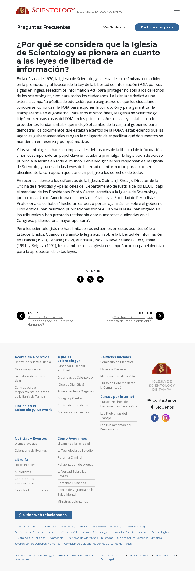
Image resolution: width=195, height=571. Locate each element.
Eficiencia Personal (113, 369)
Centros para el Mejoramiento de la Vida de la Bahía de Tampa (32, 392)
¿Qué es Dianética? (71, 384)
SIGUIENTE (145, 313)
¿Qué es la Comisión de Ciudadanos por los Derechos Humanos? (50, 320)
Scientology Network (73, 526)
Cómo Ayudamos (72, 438)
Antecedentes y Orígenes (76, 391)
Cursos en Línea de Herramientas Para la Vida (118, 404)
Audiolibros (23, 472)
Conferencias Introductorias (25, 481)
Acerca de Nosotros (32, 357)
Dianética (50, 526)
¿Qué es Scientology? (69, 359)
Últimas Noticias (26, 443)
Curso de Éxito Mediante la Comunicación (117, 385)
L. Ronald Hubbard (27, 526)
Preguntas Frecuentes (44, 27)
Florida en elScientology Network (33, 408)
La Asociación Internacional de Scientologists (140, 532)
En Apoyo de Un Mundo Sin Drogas (90, 538)
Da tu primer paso (157, 27)
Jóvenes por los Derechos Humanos (37, 543)
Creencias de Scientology (75, 377)
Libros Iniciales (25, 465)
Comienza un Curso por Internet (35, 532)
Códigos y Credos (70, 398)
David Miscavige (135, 526)
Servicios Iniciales (115, 357)
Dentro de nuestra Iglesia (33, 362)
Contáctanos (163, 400)
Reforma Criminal (70, 457)
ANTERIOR (36, 313)
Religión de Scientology (106, 526)
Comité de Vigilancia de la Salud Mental (75, 492)
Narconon (56, 538)
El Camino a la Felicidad (74, 443)
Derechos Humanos (72, 483)
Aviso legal (107, 559)
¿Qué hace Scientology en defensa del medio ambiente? (129, 318)
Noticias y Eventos (31, 438)
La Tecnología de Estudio (75, 450)
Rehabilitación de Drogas (75, 464)
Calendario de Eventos (31, 450)
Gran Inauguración (28, 369)
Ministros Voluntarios (73, 501)
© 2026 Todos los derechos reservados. (56, 557)
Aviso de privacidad (113, 555)
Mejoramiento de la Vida (117, 376)
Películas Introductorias (31, 490)
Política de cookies (139, 555)
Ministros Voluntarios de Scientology (84, 532)
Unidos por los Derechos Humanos (139, 538)
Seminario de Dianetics (116, 362)
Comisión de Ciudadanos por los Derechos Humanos (98, 543)
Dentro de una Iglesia (73, 405)
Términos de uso (165, 555)
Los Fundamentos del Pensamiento (115, 427)
